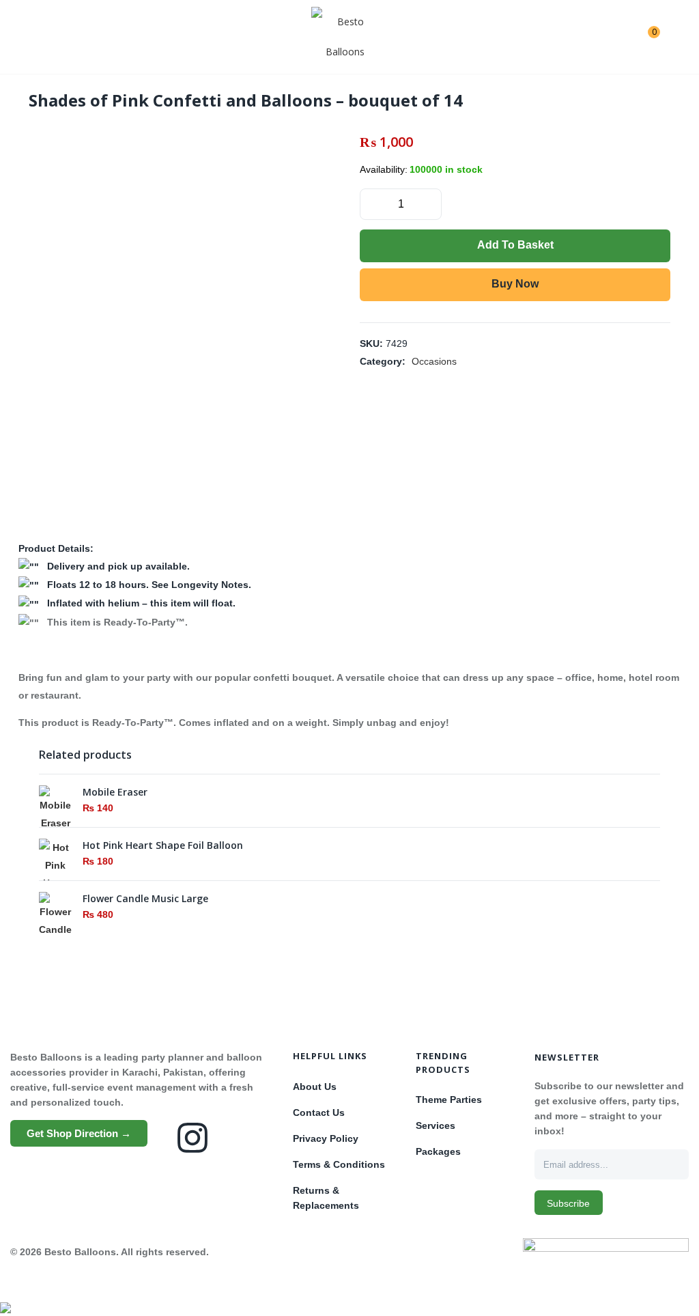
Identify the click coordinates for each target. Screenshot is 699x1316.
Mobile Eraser (115, 791)
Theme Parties (449, 1099)
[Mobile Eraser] (55, 807)
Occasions (434, 361)
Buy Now (515, 284)
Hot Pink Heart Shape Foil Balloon (163, 845)
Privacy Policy (325, 1138)
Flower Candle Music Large (145, 898)
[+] (430, 202)
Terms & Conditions (339, 1164)
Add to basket (515, 245)
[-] (371, 202)
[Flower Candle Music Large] (55, 932)
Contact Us (319, 1112)
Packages (438, 1151)
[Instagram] (192, 1138)
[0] (643, 37)
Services (435, 1125)
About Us (315, 1086)
